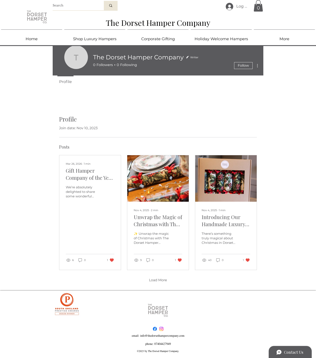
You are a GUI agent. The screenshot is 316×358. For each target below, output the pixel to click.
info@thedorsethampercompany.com (162, 335)
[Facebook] (155, 329)
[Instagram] (161, 329)
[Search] (111, 5)
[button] (258, 6)
